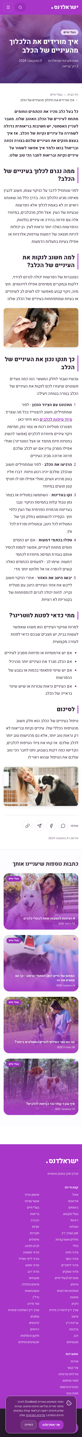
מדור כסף (72, 1258)
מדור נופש (32, 1265)
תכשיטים (72, 1342)
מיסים (74, 1284)
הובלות (73, 1226)
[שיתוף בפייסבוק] (51, 826)
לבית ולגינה (32, 1246)
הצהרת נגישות (69, 1387)
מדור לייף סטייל (29, 1258)
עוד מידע (33, 1303)
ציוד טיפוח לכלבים (56, 419)
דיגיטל (74, 1220)
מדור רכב (33, 1271)
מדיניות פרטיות (68, 1374)
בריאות (34, 1214)
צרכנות (73, 1329)
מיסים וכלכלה (30, 1284)
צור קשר (72, 1367)
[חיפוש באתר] (20, 7)
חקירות (34, 1233)
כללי (75, 1246)
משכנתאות (32, 1290)
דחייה (29, 1424)
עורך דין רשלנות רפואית (23, 1310)
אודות (74, 1361)
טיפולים (34, 1239)
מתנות (74, 1297)
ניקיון (75, 1303)
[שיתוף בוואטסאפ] (63, 826)
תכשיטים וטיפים (28, 1342)
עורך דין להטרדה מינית (63, 1310)
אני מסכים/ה (51, 1424)
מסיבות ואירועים (67, 1290)
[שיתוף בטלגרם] (39, 826)
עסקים (35, 1316)
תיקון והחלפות (29, 1335)
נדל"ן (36, 1297)
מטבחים (34, 1278)
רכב (76, 1335)
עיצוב (74, 1316)
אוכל (75, 1194)
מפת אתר (72, 1393)
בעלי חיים (70, 32)
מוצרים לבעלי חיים (66, 1278)
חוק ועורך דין (70, 1233)
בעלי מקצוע (70, 1214)
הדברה (35, 1220)
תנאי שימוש (70, 1380)
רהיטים (34, 1329)
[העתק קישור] (28, 826)
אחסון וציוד (31, 1194)
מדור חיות (72, 1252)
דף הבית (72, 94)
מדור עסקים (70, 1271)
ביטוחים (73, 1207)
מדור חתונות (31, 1252)
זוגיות (35, 1226)
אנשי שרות (32, 1201)
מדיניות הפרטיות (35, 1415)
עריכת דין (72, 1322)
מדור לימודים (69, 1265)
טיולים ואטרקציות (67, 1239)
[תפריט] (8, 7)
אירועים (73, 1201)
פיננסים (34, 1322)
